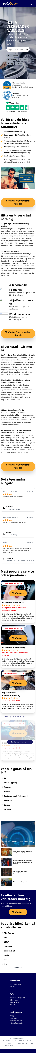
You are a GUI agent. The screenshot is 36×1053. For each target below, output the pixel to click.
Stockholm (14, 55)
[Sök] (27, 49)
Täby (11, 64)
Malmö (24, 59)
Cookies (25, 1043)
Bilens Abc (13, 1018)
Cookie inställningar (9, 1044)
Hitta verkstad (14, 1002)
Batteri (7, 791)
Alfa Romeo (9, 933)
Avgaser (7, 787)
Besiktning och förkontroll (16, 796)
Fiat (5, 959)
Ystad (20, 64)
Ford (6, 964)
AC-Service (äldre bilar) (13, 602)
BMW (6, 942)
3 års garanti (14, 1000)
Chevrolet (8, 946)
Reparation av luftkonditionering (11, 694)
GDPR (31, 1043)
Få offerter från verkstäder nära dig (18, 202)
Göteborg (13, 59)
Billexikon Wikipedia (16, 1021)
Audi (6, 937)
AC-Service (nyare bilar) (13, 647)
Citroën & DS (9, 951)
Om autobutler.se (16, 984)
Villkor (19, 1043)
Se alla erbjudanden (19, 742)
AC (5, 778)
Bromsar (8, 809)
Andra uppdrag (10, 782)
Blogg (12, 1016)
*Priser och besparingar (18, 997)
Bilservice (8, 800)
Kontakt (12, 987)
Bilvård (7, 805)
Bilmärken (13, 1005)
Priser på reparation (16, 1023)
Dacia (6, 955)
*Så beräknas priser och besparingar (13, 716)
